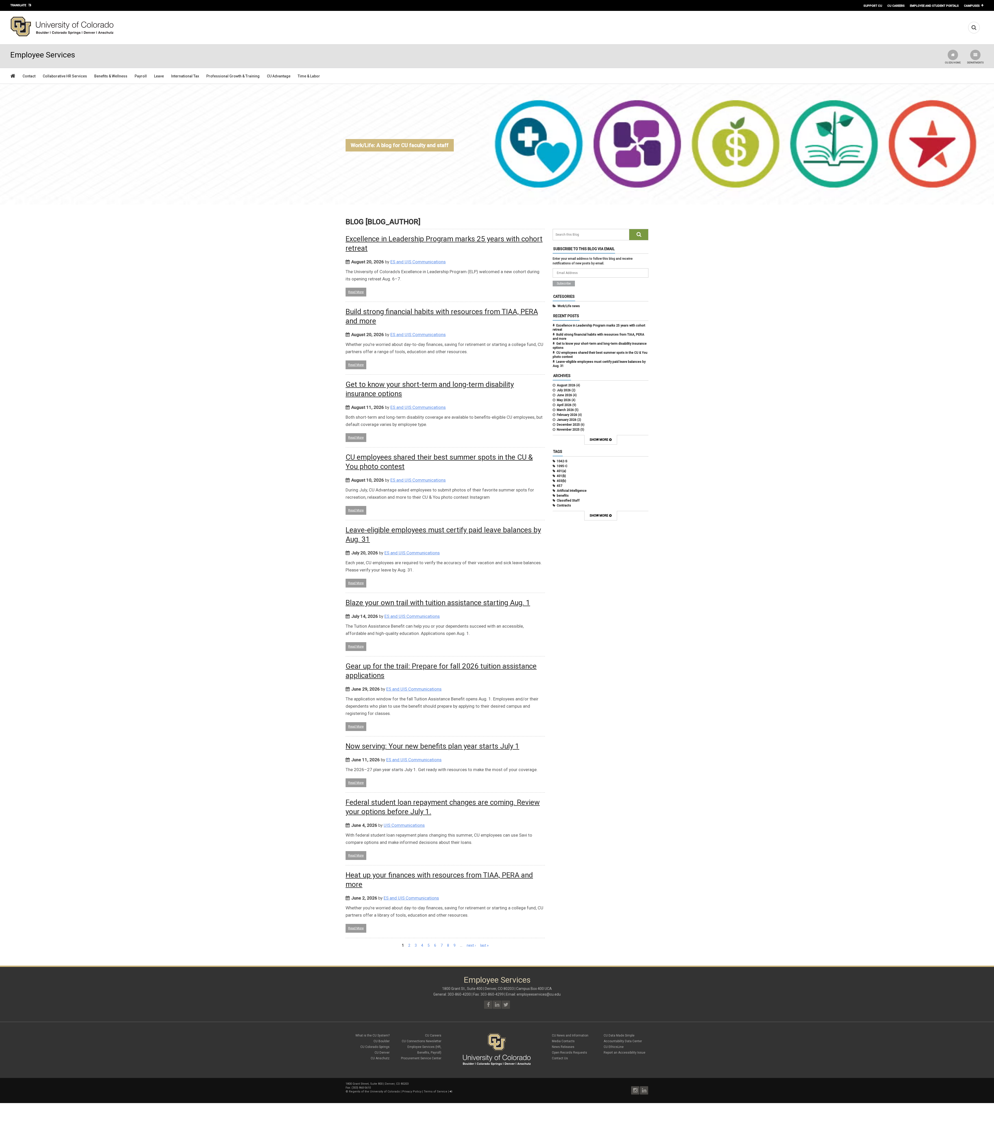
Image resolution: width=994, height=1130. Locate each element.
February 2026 (567, 415)
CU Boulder (382, 1041)
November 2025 (568, 429)
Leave (159, 76)
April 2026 (564, 405)
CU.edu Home (953, 62)
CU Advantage (278, 76)
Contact (29, 76)
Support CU (873, 6)
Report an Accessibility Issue (624, 1052)
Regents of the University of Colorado (374, 1091)
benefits (563, 495)
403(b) (561, 481)
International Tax (185, 76)
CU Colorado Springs (375, 1047)
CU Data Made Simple (619, 1035)
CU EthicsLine (614, 1047)
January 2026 (566, 420)
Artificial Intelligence (572, 490)
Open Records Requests (569, 1052)
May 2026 (564, 400)
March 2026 (565, 410)
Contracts (564, 505)
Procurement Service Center (421, 1058)
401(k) (561, 476)
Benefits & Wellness (110, 76)
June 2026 (564, 395)
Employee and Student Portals (934, 6)
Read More (356, 292)
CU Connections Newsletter (421, 1041)
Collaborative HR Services (65, 76)
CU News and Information (570, 1035)
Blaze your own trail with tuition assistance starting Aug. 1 (438, 602)
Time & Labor (309, 76)
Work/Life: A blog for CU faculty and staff (400, 145)
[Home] (62, 35)
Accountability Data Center (623, 1041)
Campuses (972, 6)
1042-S (562, 461)
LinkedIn (644, 1090)
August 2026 (566, 385)
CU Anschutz (380, 1058)
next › (471, 945)
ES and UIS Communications (418, 261)
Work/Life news (569, 306)
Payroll (141, 76)
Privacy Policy (411, 1091)
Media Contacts (563, 1041)
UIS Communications (404, 825)
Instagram (635, 1090)
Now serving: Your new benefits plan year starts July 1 (432, 746)
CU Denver (382, 1052)
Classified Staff (568, 500)
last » (484, 945)
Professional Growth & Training (233, 76)
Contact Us (560, 1058)
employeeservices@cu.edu (539, 994)
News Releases (563, 1047)
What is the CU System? (372, 1035)
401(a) (561, 471)
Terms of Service (435, 1091)
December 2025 (568, 424)
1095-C (562, 466)
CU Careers (896, 6)
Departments (975, 62)
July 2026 (564, 390)
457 (559, 486)
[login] (451, 1091)
